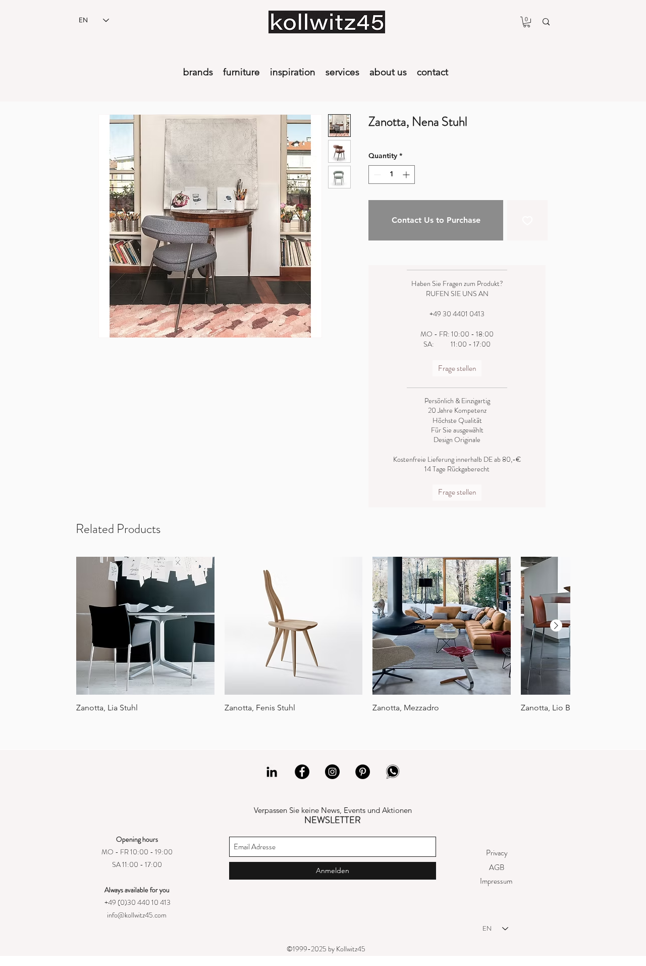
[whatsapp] (393, 771)
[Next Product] (556, 625)
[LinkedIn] (271, 771)
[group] (323, 635)
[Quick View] (145, 626)
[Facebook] (302, 771)
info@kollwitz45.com (137, 915)
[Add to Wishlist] (527, 220)
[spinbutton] (392, 174)
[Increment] (407, 174)
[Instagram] (332, 771)
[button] (526, 22)
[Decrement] (376, 174)
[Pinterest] (362, 771)
